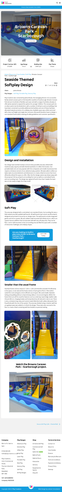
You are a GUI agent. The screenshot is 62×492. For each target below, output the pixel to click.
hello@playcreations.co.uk (10, 453)
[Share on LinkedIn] (56, 85)
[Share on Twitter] (50, 85)
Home (6, 74)
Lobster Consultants (54, 489)
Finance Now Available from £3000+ (31, 7)
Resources (12, 74)
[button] (57, 2)
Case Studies (21, 74)
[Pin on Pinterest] (54, 85)
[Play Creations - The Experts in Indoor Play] (7, 3)
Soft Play (28, 74)
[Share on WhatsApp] (46, 85)
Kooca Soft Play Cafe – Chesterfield (47, 424)
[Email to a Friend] (52, 85)
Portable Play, (23, 93)
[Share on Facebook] (48, 85)
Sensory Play (32, 93)
